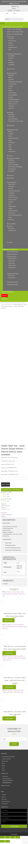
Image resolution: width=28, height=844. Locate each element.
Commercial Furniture (9, 249)
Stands (9, 144)
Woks (9, 49)
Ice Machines (11, 64)
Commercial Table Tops (12, 282)
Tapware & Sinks (11, 69)
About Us (4, 796)
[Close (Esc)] (2, 837)
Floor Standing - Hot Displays (15, 166)
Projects (5, 293)
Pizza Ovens (10, 226)
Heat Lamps (10, 155)
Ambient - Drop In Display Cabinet (15, 31)
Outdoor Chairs (12, 265)
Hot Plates (10, 97)
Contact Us (4, 794)
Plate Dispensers (11, 125)
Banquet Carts (11, 162)
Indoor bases (11, 275)
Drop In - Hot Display (13, 164)
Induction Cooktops (13, 210)
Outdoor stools (11, 267)
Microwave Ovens (12, 103)
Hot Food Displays (12, 95)
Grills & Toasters (12, 92)
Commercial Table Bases (12, 273)
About (4, 297)
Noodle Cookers (12, 40)
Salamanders (11, 106)
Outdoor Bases (11, 277)
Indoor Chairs (11, 260)
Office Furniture (7, 291)
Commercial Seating (11, 256)
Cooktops (10, 86)
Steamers (10, 43)
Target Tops (11, 108)
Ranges (10, 217)
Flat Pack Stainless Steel (12, 129)
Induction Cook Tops (13, 101)
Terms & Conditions (6, 801)
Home (2, 302)
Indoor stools (11, 263)
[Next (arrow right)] (7, 841)
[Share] (7, 837)
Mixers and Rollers (11, 223)
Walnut (18, 571)
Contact (5, 299)
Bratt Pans (10, 188)
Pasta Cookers (11, 212)
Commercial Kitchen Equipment (12, 27)
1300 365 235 (15, 6)
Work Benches (10, 175)
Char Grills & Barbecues (14, 190)
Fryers (9, 88)
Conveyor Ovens (12, 84)
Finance (14, 8)
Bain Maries (11, 75)
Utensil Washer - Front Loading (15, 121)
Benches (10, 131)
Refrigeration (11, 62)
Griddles (10, 90)
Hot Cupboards (12, 169)
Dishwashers (11, 114)
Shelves (10, 140)
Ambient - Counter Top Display (14, 29)
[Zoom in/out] (17, 837)
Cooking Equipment (11, 182)
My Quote (17, 10)
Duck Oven (11, 38)
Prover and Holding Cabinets (15, 215)
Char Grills (11, 79)
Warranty (3, 516)
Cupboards (11, 133)
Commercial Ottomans (12, 254)
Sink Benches (11, 142)
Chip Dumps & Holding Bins (15, 81)
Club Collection (12, 258)
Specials (4, 295)
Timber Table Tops (8, 304)
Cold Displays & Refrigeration (14, 54)
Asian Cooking (10, 36)
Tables (9, 147)
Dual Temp (11, 58)
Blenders (10, 77)
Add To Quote (5, 484)
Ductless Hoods (10, 178)
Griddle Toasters (12, 206)
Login (10, 10)
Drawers (10, 136)
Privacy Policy (5, 803)
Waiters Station (11, 151)
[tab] (14, 513)
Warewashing (10, 112)
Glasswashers (11, 116)
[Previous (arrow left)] (2, 841)
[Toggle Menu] (2, 23)
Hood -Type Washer (13, 118)
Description (4, 512)
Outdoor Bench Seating (12, 284)
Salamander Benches (13, 138)
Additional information (6, 514)
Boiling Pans (11, 186)
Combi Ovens (11, 195)
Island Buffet (11, 171)
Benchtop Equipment (12, 73)
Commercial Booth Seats (12, 251)
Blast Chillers (11, 55)
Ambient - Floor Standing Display (15, 34)
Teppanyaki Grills (12, 47)
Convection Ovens (12, 197)
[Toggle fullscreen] (12, 837)
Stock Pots (10, 45)
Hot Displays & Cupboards (13, 158)
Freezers (10, 60)
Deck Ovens (11, 228)
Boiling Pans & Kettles (13, 99)
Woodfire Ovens (12, 230)
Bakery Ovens (11, 184)
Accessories (9, 242)
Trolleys (10, 149)
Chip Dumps (11, 193)
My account (4, 799)
